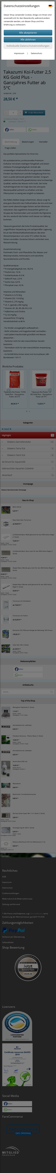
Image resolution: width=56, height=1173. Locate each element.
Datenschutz (36, 53)
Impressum (19, 53)
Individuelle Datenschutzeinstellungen (28, 45)
